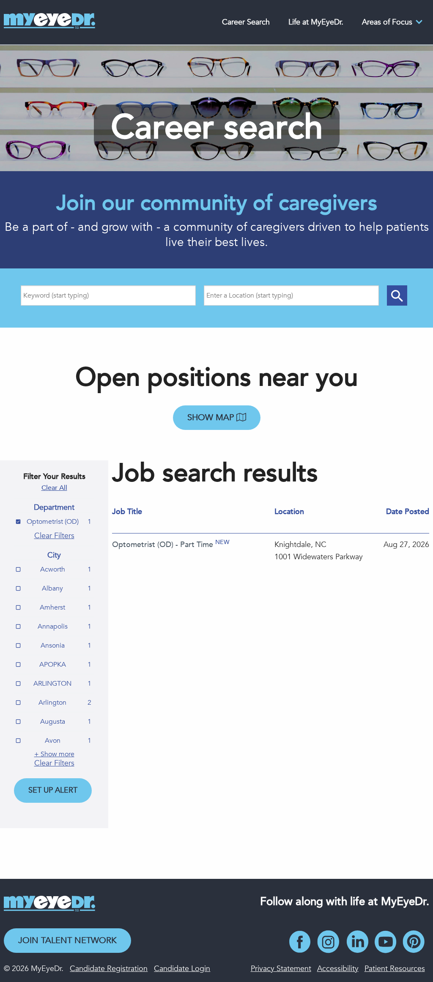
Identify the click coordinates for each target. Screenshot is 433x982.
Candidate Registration (109, 968)
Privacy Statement (281, 968)
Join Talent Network (67, 940)
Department (54, 507)
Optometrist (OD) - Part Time (162, 544)
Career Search (246, 22)
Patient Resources (394, 968)
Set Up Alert (52, 790)
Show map (211, 417)
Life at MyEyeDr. (315, 22)
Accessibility (338, 968)
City (54, 555)
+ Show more (54, 754)
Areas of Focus (387, 22)
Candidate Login (182, 968)
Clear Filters (54, 536)
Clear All (54, 487)
